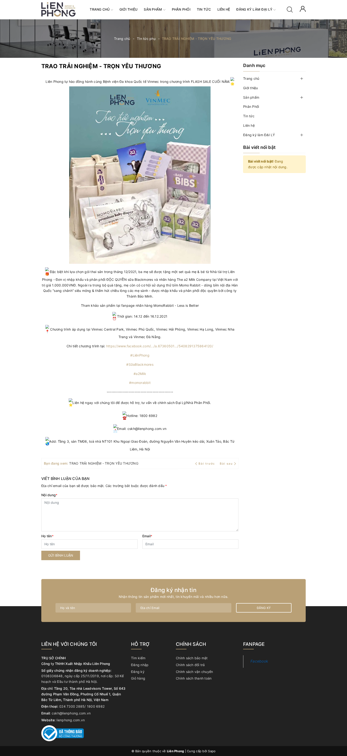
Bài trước (207, 463)
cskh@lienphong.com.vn (71, 713)
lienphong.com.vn (70, 720)
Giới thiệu (128, 9)
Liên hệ (223, 9)
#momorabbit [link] (140, 383)
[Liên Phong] (58, 9)
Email (147, 536)
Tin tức (204, 9)
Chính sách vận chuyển (194, 672)
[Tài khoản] (303, 9)
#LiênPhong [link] (139, 355)
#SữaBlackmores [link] (139, 364)
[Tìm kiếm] (290, 9)
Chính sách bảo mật (192, 658)
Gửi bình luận (60, 555)
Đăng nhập (139, 665)
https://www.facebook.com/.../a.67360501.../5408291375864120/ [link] (159, 346)
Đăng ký (264, 608)
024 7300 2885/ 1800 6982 (82, 706)
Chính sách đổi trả (190, 665)
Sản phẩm (153, 9)
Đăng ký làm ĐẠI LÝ (254, 9)
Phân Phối (181, 9)
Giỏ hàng (138, 678)
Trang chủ (100, 9)
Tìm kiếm (138, 658)
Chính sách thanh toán (194, 678)
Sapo (212, 751)
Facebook (259, 661)
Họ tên (47, 536)
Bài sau (226, 463)
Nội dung (49, 495)
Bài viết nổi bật (259, 147)
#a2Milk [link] (140, 374)
